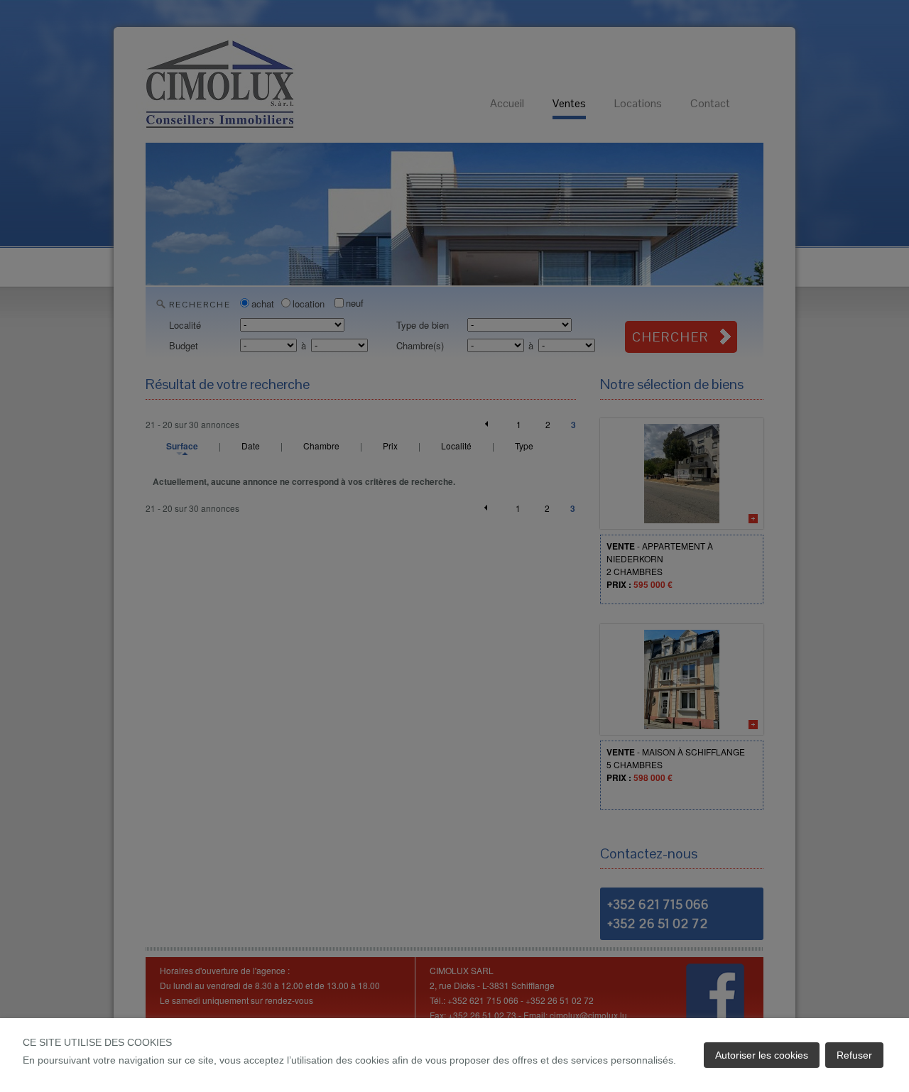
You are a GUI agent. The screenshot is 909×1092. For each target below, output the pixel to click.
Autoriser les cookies (761, 1055)
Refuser (854, 1055)
